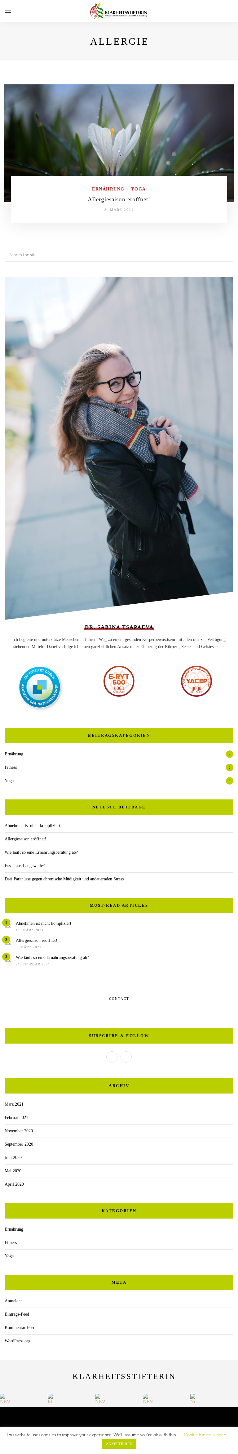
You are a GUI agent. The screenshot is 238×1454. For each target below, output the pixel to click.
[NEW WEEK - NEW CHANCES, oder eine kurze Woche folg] (5, 1398)
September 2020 (19, 1144)
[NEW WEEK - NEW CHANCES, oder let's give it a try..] (147, 1398)
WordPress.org (17, 1341)
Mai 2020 (13, 1171)
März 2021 (14, 1104)
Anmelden (14, 1301)
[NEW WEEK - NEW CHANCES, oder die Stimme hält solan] (100, 1398)
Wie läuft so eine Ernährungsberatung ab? (41, 852)
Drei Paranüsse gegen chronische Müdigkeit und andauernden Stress (64, 879)
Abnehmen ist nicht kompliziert (32, 825)
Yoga (138, 189)
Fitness (11, 767)
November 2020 (19, 1131)
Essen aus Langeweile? (25, 865)
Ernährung (108, 189)
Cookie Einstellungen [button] (205, 1435)
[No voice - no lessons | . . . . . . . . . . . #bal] (195, 1398)
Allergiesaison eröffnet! (119, 199)
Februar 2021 (16, 1117)
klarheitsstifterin (124, 1376)
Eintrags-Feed (17, 1314)
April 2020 (14, 1184)
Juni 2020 (13, 1157)
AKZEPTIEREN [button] (119, 1444)
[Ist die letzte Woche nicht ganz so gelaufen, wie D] (52, 1398)
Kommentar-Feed (20, 1327)
